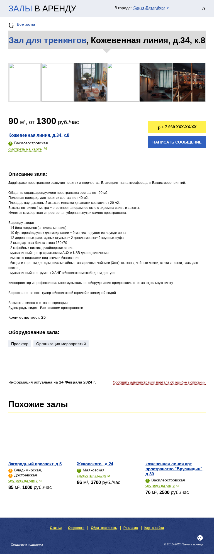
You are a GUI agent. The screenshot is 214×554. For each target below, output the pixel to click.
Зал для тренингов (47, 40)
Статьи (56, 528)
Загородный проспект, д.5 (35, 463)
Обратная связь (104, 528)
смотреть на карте (25, 149)
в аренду (42, 8)
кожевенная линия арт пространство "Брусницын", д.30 (174, 468)
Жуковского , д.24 (95, 463)
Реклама (130, 528)
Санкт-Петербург (149, 8)
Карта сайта (154, 528)
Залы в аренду (192, 544)
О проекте (76, 528)
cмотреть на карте (23, 481)
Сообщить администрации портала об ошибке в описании (159, 382)
